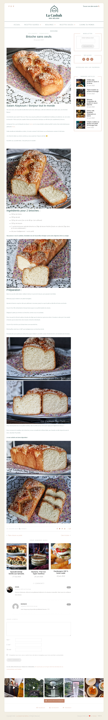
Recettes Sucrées (31, 25)
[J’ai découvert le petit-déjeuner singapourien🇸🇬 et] (13, 687)
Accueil (17, 25)
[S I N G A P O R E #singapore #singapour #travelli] (74, 687)
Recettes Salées (66, 25)
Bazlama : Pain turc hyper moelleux (38, 573)
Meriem (24, 528)
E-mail (9, 644)
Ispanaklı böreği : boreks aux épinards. (16, 573)
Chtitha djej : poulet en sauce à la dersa (93, 81)
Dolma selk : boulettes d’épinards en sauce (91, 113)
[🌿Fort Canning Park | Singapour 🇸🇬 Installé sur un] (33, 687)
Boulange (49, 25)
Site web (9, 649)
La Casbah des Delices (22, 716)
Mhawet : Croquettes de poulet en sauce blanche (92, 102)
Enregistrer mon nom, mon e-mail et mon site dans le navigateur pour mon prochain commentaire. (36, 655)
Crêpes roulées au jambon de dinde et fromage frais (93, 123)
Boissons (54, 31)
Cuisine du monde (86, 25)
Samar (31, 124)
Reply (69, 587)
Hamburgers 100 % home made (61, 572)
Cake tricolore (65, 535)
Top (99, 716)
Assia (13, 126)
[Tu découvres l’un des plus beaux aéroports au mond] (54, 687)
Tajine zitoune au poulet (15, 535)
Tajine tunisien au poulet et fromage (93, 90)
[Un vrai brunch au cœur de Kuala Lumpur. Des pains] (94, 687)
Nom (8, 640)
